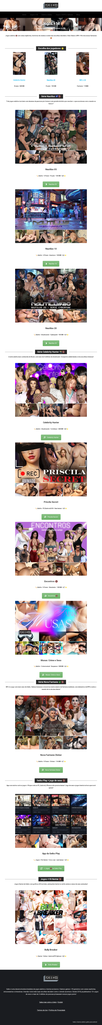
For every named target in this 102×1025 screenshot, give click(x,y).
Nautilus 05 (51, 169)
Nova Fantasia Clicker (51, 755)
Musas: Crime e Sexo (51, 660)
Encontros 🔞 (53, 596)
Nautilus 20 (51, 328)
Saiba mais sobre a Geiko (48, 1002)
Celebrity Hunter (51, 422)
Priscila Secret (51, 502)
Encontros (49, 581)
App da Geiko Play (51, 853)
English (60, 1002)
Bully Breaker (51, 949)
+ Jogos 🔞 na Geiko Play (53, 868)
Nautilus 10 (51, 249)
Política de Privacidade (57, 1010)
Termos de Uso (42, 1010)
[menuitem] (24, 14)
